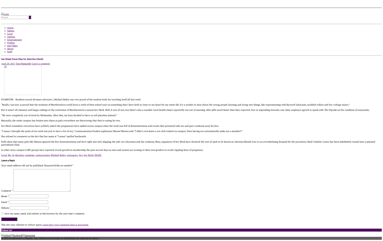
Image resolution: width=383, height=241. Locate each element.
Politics (11, 42)
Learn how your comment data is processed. (65, 224)
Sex (81, 155)
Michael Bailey (58, 155)
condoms (29, 155)
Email (5, 202)
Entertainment (14, 39)
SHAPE (97, 155)
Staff (9, 51)
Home (10, 27)
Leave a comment (41, 63)
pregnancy (72, 155)
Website (5, 207)
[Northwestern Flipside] (5, 14)
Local (10, 33)
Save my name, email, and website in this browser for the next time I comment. (45, 213)
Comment (7, 190)
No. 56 (11, 155)
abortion (19, 155)
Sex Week (88, 155)
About (10, 48)
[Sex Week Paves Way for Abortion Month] (21, 94)
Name (5, 196)
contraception (42, 155)
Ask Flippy (12, 45)
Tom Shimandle (23, 63)
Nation (10, 30)
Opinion (11, 36)
